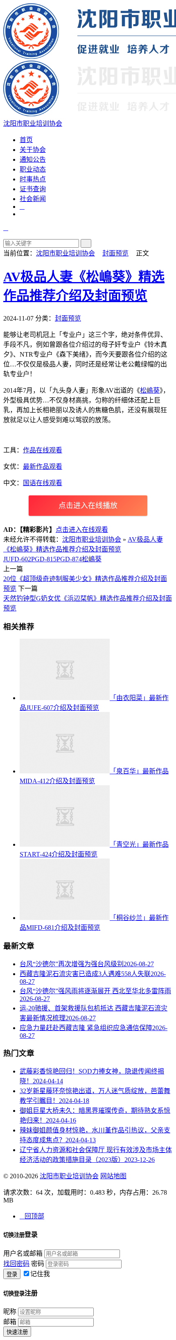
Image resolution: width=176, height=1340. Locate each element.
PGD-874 (69, 559)
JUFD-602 (17, 559)
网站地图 (113, 1176)
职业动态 (33, 169)
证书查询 (33, 188)
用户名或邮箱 (23, 1253)
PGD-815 (43, 559)
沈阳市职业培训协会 (65, 253)
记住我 (40, 1273)
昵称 (9, 1311)
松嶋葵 (150, 390)
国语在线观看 (42, 482)
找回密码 (16, 1263)
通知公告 (33, 159)
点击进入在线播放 (88, 506)
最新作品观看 (42, 466)
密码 (37, 1263)
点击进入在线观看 (82, 529)
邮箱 (9, 1321)
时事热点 (33, 179)
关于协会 (33, 149)
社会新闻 (33, 198)
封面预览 (115, 253)
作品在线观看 (42, 450)
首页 (26, 139)
